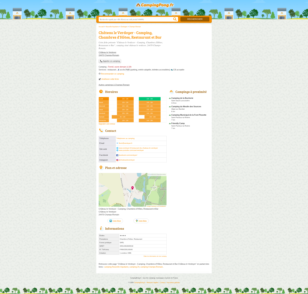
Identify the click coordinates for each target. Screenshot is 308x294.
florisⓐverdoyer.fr (125, 143)
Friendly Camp (178, 123)
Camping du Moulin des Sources (186, 106)
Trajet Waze (116, 221)
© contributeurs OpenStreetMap (157, 174)
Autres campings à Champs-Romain (114, 85)
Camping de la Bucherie (182, 98)
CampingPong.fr (154, 8)
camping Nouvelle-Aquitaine (116, 267)
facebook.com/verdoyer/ (128, 155)
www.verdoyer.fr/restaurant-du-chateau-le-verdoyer (138, 148)
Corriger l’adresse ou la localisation (156, 206)
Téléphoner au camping (125, 138)
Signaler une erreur (107, 124)
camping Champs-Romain (151, 267)
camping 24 (134, 267)
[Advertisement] (189, 46)
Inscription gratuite (173, 282)
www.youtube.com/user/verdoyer (131, 150)
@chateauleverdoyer (127, 160)
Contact (162, 282)
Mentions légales (152, 282)
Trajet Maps (142, 221)
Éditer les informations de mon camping (155, 256)
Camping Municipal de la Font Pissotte (188, 115)
